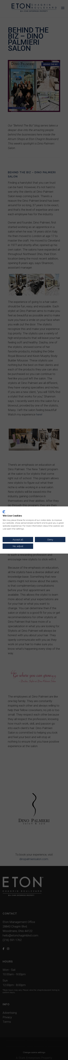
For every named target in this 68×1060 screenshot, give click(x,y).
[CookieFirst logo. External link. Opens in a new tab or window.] (4, 511)
